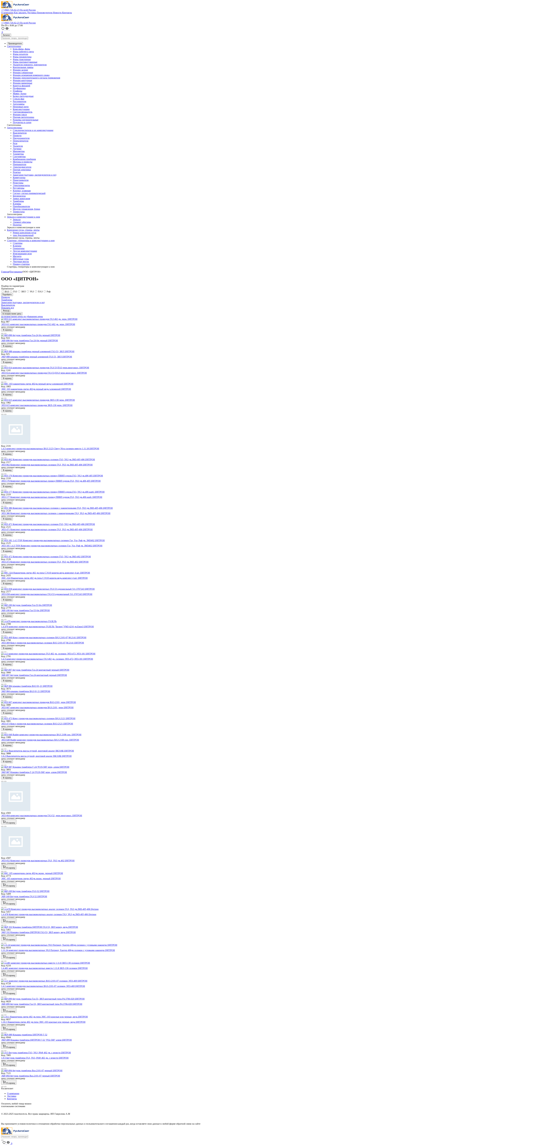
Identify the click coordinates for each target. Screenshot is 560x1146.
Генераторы (18, 248)
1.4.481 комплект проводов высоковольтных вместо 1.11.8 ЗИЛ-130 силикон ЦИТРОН (44, 968)
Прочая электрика (22, 169)
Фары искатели (20, 54)
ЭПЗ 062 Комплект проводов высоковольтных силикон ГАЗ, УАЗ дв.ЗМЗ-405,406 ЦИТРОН (47, 465)
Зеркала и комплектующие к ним (23, 217)
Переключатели (20, 141)
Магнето (17, 256)
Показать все (7, 307)
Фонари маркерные (22, 83)
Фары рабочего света (23, 51)
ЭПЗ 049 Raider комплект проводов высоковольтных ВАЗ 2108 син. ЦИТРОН (40, 740)
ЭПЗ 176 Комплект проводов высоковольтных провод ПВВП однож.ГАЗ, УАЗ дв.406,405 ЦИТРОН (51, 481)
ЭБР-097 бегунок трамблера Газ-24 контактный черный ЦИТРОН (34, 675)
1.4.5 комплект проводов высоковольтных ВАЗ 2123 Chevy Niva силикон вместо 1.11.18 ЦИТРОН (50, 448)
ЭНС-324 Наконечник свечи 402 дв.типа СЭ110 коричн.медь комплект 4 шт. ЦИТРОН (44, 578)
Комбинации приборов (24, 159)
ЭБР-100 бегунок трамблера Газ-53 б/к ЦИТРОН (25, 610)
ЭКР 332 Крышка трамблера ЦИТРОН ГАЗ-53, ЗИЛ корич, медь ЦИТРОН (38, 932)
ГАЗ (15, 291)
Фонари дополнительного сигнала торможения (36, 78)
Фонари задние (20, 70)
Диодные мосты (21, 261)
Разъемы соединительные (25, 120)
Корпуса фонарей (21, 85)
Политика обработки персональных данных (23, 1119)
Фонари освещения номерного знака (31, 75)
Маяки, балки (19, 93)
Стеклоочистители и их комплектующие (33, 130)
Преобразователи (21, 206)
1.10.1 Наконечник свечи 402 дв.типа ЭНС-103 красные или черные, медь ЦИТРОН (43, 1022)
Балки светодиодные (23, 96)
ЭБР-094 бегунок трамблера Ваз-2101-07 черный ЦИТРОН (30, 1076)
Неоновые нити (21, 106)
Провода (17, 135)
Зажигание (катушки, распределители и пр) (34, 175)
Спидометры (19, 156)
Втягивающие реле (22, 253)
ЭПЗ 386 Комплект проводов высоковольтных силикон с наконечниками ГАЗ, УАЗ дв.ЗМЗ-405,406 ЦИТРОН (55, 513)
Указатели (18, 146)
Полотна (17, 225)
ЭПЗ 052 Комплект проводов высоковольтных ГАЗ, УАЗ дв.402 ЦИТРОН (38, 860)
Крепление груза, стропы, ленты (23, 230)
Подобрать (7, 294)
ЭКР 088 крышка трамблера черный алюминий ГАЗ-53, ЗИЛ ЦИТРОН (36, 356)
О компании (7, 12)
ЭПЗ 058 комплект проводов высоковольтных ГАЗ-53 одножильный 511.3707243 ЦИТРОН (46, 594)
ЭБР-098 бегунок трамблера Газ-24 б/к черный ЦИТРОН (29, 340)
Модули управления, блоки (26, 209)
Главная (5, 271)
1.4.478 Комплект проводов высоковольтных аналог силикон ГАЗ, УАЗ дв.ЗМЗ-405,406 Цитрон (48, 914)
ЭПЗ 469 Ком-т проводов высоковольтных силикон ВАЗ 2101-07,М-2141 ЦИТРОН (42, 643)
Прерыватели (19, 164)
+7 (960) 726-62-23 (18, 10)
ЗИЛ (23, 291)
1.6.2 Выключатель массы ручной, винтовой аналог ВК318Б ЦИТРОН (36, 756)
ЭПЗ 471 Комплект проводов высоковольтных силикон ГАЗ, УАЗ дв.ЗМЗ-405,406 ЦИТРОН (47, 529)
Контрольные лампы (23, 67)
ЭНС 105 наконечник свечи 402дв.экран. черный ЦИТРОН (31, 878)
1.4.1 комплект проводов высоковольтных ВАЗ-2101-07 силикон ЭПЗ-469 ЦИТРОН (43, 986)
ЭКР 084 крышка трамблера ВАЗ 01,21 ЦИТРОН (25, 691)
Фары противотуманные (25, 62)
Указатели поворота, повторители (30, 64)
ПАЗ (40, 291)
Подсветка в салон (22, 122)
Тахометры (18, 154)
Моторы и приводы (22, 162)
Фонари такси (20, 114)
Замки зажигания (21, 198)
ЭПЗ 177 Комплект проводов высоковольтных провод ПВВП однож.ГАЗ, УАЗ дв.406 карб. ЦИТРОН (51, 497)
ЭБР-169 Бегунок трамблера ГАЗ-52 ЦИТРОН (24, 896)
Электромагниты (21, 185)
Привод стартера (21, 264)
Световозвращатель (22, 112)
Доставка (32, 12)
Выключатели (20, 133)
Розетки (17, 172)
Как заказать (20, 12)
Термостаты (19, 211)
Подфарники (19, 88)
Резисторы (18, 183)
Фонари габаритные (23, 72)
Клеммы (17, 204)
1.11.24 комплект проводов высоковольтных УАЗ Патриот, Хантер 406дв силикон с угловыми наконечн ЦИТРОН (58, 950)
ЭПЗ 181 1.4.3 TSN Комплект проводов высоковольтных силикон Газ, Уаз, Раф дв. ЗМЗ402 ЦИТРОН (51, 545)
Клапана (17, 246)
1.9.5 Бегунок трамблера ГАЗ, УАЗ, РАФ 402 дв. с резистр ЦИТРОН (35, 1058)
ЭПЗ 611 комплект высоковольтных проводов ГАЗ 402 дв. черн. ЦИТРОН (38, 324)
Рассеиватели (19, 101)
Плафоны (17, 91)
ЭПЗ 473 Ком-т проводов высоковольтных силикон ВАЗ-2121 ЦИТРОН (37, 723)
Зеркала (17, 219)
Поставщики (16, 271)
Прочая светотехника (23, 117)
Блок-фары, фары (21, 49)
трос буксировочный (23, 235)
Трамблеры (18, 201)
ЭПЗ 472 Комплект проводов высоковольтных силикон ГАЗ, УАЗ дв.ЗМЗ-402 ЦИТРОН (45, 562)
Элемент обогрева (22, 222)
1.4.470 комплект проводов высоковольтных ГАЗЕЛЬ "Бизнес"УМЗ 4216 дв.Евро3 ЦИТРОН (47, 626)
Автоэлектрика (14, 127)
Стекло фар (18, 99)
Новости (57, 12)
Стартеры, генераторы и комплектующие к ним (31, 240)
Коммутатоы (19, 177)
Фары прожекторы (22, 57)
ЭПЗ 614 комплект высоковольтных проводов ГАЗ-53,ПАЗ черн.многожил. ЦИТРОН (44, 373)
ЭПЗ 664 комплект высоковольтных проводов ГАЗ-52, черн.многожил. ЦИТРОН (41, 815)
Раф (48, 291)
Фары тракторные (22, 59)
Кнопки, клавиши (22, 190)
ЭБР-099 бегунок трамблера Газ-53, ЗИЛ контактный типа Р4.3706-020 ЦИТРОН (41, 1004)
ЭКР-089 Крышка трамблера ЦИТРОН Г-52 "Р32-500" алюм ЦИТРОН (36, 1040)
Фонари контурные (22, 80)
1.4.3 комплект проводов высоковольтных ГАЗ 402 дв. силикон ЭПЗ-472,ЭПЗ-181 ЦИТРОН (47, 659)
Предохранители (21, 138)
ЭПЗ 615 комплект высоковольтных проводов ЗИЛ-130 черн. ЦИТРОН (36, 405)
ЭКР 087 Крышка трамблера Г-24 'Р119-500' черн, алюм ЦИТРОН (34, 772)
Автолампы (18, 104)
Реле (15, 143)
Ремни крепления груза (24, 232)
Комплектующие (21, 109)
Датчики (17, 148)
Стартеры (17, 243)
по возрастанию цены (11, 314)
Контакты (67, 12)
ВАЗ (7, 291)
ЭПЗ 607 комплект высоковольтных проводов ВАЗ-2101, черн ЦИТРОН (37, 707)
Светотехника (14, 46)
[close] (2, 1140)
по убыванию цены (33, 316)
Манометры (19, 151)
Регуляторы (18, 188)
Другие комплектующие (25, 251)
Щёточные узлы (21, 259)
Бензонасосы (19, 196)
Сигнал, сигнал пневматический (29, 193)
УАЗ (31, 291)
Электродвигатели (22, 167)
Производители (45, 12)
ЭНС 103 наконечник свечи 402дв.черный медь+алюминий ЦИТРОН (36, 389)
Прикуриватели (21, 180)
